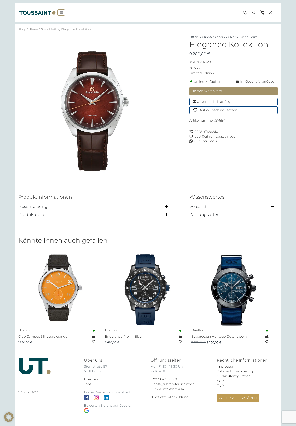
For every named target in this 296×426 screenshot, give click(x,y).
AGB (220, 381)
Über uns (91, 379)
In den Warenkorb (207, 91)
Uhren (33, 29)
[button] (263, 11)
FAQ (220, 386)
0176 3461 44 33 (206, 141)
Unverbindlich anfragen (215, 102)
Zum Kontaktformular (167, 389)
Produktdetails (33, 214)
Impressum (226, 366)
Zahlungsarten (204, 214)
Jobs (87, 384)
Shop (22, 29)
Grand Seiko (50, 29)
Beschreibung (33, 206)
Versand (197, 206)
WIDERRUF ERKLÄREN (238, 398)
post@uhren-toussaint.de (214, 136)
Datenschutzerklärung (235, 371)
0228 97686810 (206, 132)
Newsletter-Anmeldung (169, 397)
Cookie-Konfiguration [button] (234, 376)
